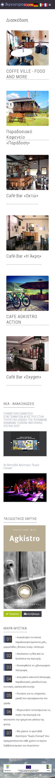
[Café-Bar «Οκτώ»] (27, 172)
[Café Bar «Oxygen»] (27, 353)
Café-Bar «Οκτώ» (22, 195)
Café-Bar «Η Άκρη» (23, 256)
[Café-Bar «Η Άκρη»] (27, 232)
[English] (26, 4)
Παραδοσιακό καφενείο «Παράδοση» (19, 137)
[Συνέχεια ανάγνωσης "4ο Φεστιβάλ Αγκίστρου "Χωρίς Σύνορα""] (25, 487)
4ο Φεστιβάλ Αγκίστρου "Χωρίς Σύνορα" (21, 466)
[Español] (31, 4)
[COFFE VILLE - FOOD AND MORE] (27, 47)
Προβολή (13, 614)
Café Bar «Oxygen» (23, 377)
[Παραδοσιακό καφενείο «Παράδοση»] (27, 108)
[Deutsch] (36, 4)
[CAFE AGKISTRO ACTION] (27, 293)
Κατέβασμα (33, 614)
